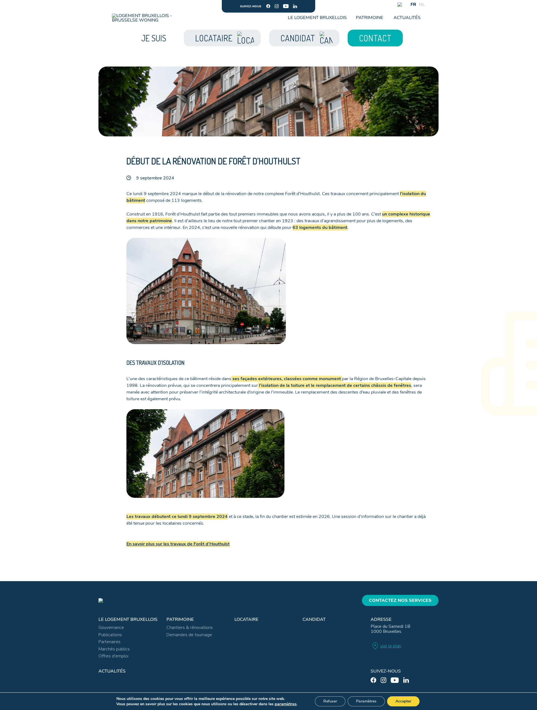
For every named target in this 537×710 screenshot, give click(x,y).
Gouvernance (111, 627)
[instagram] (277, 6)
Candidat (314, 619)
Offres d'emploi (113, 656)
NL (422, 4)
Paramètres (366, 701)
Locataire (246, 619)
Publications (110, 635)
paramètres (285, 703)
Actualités (407, 18)
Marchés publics (114, 649)
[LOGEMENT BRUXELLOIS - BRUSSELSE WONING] (143, 17)
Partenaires (109, 642)
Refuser (330, 701)
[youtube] (286, 6)
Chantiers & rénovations (189, 627)
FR (413, 4)
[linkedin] (295, 6)
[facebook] (268, 6)
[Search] (400, 4)
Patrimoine (369, 18)
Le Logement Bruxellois (317, 18)
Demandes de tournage (189, 635)
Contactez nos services (400, 600)
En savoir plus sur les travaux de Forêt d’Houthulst (178, 544)
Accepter (403, 701)
